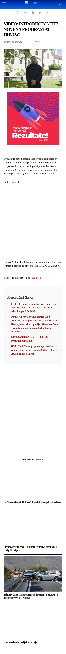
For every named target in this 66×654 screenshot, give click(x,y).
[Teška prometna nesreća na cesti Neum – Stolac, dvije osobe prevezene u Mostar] (33, 574)
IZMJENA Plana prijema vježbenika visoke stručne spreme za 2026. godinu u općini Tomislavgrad (34, 350)
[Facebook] (20, 441)
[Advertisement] (33, 221)
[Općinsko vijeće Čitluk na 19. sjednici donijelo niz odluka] (33, 482)
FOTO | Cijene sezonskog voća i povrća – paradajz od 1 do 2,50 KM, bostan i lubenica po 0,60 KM (35, 307)
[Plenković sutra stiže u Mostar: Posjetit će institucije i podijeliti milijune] (33, 526)
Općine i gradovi (13, 41)
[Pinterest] (37, 441)
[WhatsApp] (45, 441)
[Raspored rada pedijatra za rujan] (33, 622)
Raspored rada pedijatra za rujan (21, 642)
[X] (29, 441)
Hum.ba (36, 277)
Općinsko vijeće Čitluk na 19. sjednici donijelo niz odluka (32, 502)
